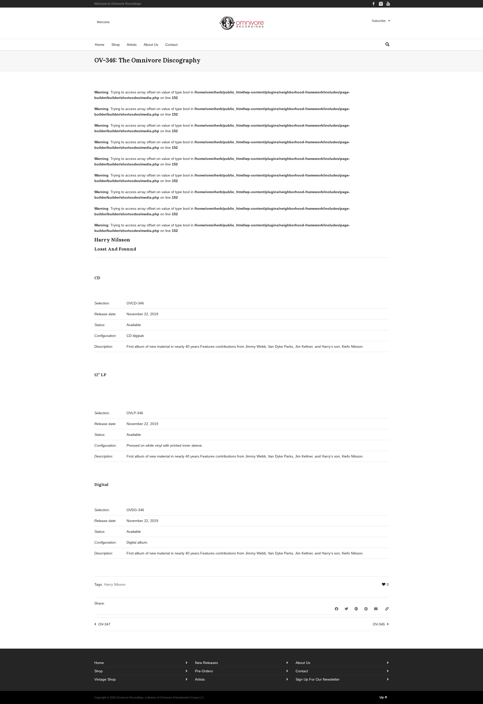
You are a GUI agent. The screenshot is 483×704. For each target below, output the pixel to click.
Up (382, 697)
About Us (303, 663)
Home (99, 663)
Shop (98, 671)
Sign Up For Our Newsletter (318, 679)
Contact (302, 671)
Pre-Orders (204, 671)
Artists (200, 679)
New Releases (206, 663)
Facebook (374, 4)
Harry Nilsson (115, 584)
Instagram (381, 4)
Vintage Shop (105, 679)
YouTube (388, 4)
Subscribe (379, 21)
